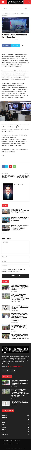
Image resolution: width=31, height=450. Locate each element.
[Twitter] (6, 166)
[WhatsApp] (14, 166)
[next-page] (5, 233)
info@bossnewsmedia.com (15, 366)
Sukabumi (7, 14)
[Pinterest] (10, 166)
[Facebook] (3, 166)
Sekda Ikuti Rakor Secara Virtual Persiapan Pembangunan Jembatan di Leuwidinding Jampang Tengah (20, 228)
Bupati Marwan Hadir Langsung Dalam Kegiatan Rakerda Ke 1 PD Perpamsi (22, 176)
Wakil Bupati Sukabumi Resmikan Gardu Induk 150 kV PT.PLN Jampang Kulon (20, 219)
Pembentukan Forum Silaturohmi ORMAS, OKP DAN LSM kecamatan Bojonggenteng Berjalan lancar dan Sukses (20, 287)
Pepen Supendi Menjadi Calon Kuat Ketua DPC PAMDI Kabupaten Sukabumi (20, 307)
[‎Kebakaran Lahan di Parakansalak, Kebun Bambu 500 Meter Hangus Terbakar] (6, 211)
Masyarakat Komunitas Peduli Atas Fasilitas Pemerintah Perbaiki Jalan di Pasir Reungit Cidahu (19, 327)
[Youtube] (14, 370)
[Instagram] (7, 370)
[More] (22, 45)
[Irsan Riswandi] (8, 191)
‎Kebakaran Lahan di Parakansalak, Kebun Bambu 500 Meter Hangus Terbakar (20, 211)
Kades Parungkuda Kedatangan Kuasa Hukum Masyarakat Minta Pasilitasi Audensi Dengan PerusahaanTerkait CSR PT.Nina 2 (20, 336)
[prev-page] (3, 233)
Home (3, 14)
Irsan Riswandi (6, 39)
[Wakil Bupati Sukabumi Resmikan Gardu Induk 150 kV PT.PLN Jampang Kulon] (6, 220)
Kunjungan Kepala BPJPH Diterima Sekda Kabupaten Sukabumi (8, 176)
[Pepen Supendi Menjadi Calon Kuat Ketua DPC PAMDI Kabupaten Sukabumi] (6, 308)
